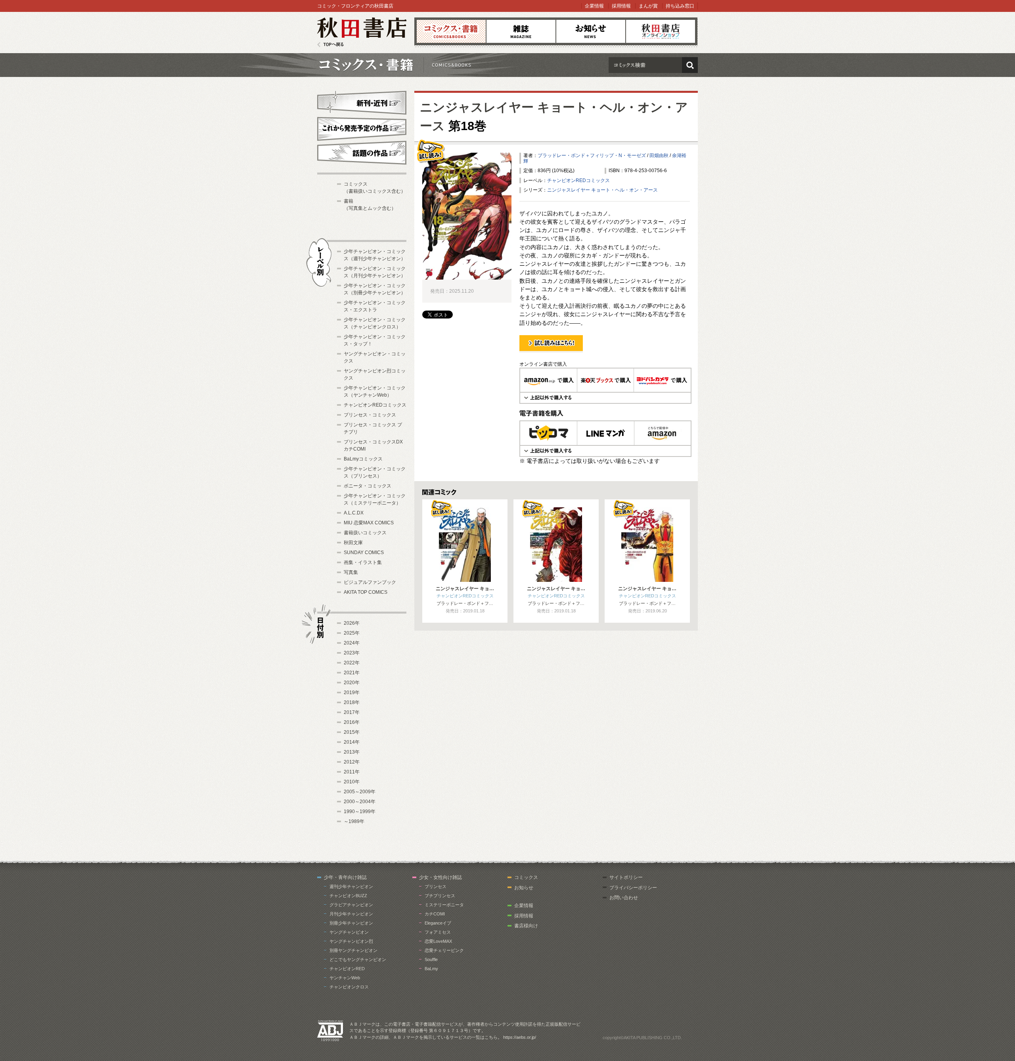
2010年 (352, 782)
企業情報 (594, 6)
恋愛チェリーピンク (444, 950)
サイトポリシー (626, 877)
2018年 (352, 702)
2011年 (352, 772)
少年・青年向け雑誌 (345, 877)
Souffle (431, 959)
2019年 (352, 692)
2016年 (352, 722)
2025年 (352, 633)
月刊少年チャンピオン (351, 913)
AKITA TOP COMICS (365, 592)
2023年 (352, 653)
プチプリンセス (440, 895)
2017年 (352, 712)
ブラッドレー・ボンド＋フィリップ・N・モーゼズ (592, 155)
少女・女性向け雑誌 (440, 877)
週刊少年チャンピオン (351, 886)
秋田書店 (361, 32)
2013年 (352, 752)
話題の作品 (361, 153)
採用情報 (621, 6)
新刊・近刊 (361, 101)
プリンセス (435, 886)
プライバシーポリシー (633, 887)
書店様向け (526, 926)
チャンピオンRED (347, 968)
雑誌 (520, 31)
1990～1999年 (359, 811)
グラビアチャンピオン (351, 904)
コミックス (451, 31)
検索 (690, 65)
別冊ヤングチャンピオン (353, 950)
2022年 (352, 663)
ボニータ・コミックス (367, 486)
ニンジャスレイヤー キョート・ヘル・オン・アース (602, 190)
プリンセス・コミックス (370, 415)
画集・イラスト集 (363, 562)
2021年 (352, 672)
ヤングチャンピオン (349, 932)
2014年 (352, 742)
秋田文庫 (353, 542)
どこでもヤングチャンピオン (357, 959)
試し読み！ (531, 352)
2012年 (352, 762)
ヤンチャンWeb (344, 977)
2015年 (352, 732)
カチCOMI (435, 913)
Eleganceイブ (438, 923)
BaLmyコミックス (363, 459)
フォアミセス (438, 932)
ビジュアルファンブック (370, 582)
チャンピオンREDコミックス (578, 180)
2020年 (352, 682)
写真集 (351, 572)
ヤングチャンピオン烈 (351, 941)
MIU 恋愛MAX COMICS (369, 523)
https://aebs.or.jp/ (519, 1037)
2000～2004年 (359, 801)
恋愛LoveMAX (438, 941)
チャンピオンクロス (349, 986)
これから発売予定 (361, 128)
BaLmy (431, 968)
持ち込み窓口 (680, 6)
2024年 (352, 643)
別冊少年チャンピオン (351, 923)
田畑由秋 (658, 155)
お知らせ (590, 31)
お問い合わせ (623, 897)
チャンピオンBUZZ (348, 895)
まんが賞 (648, 6)
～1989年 (354, 821)
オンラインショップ (660, 31)
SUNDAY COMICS (364, 552)
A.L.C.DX (354, 513)
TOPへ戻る (330, 44)
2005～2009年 (359, 791)
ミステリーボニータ (444, 904)
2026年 (352, 623)
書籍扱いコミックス (365, 532)
